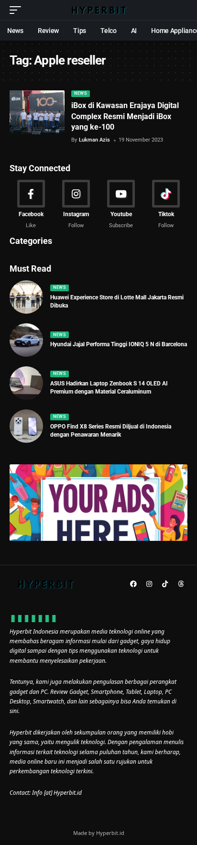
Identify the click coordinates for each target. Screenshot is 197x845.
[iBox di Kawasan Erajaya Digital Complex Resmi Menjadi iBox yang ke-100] (37, 112)
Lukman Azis (94, 140)
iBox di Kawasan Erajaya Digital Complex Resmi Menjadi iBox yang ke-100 (125, 116)
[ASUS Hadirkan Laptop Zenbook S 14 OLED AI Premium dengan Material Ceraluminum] (26, 383)
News (80, 93)
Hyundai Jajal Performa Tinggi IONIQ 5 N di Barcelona (118, 344)
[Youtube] (121, 205)
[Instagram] (76, 205)
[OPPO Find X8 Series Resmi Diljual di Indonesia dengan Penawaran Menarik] (26, 426)
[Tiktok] (166, 205)
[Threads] (180, 584)
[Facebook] (31, 205)
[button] (18, 10)
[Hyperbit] (98, 10)
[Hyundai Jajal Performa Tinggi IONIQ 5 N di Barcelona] (26, 340)
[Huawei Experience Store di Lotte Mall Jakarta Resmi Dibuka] (26, 297)
